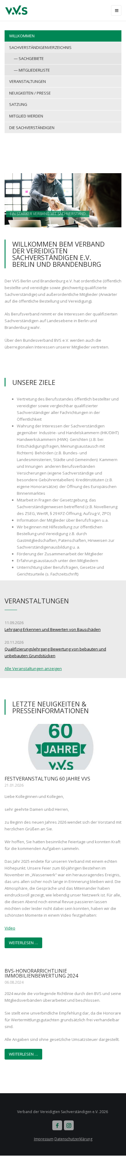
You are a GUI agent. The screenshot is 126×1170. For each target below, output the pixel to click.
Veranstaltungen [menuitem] (27, 81)
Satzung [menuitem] (18, 104)
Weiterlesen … (23, 942)
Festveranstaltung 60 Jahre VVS (47, 778)
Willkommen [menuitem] (22, 36)
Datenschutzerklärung (73, 1139)
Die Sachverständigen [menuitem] (31, 127)
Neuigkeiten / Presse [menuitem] (30, 93)
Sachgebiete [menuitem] (31, 58)
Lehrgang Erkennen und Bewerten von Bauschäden (53, 629)
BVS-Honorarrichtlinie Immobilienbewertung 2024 (41, 973)
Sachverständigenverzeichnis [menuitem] (40, 47)
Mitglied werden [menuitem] (26, 116)
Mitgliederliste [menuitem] (34, 70)
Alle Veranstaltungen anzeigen (33, 668)
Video (10, 928)
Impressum (44, 1139)
